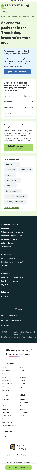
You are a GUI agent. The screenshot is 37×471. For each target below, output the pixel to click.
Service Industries (12, 191)
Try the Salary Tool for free (17, 72)
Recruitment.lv (7, 422)
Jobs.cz (5, 367)
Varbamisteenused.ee (9, 425)
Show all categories (11, 208)
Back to (17, 17)
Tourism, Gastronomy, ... (15, 202)
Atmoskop (5, 387)
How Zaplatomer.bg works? (12, 262)
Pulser (22, 415)
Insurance (9, 175)
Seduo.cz (23, 374)
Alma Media (26, 337)
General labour (25, 170)
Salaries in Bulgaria (8, 228)
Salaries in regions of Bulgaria (12, 232)
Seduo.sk (23, 377)
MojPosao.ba (24, 402)
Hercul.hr (22, 409)
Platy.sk (22, 383)
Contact (4, 296)
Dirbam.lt (5, 409)
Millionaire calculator (9, 239)
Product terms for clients (11, 258)
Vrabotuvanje (24, 406)
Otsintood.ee (6, 415)
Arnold (22, 367)
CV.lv (4, 402)
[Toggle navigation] (4, 10)
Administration (11, 164)
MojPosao (23, 399)
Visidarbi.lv (5, 412)
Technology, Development (16, 196)
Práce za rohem (7, 383)
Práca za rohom (7, 380)
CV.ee (4, 406)
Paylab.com (23, 387)
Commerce (10, 170)
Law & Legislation (12, 180)
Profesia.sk (6, 371)
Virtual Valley (24, 412)
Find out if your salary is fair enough (18, 147)
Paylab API (5, 285)
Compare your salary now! (18, 467)
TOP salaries (6, 247)
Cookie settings (7, 325)
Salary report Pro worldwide (12, 277)
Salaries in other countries (11, 236)
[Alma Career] (18, 447)
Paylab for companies (9, 281)
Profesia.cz (6, 374)
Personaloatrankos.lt (9, 419)
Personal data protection (11, 320)
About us (4, 266)
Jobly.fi (4, 436)
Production (10, 186)
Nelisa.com (5, 390)
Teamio (22, 371)
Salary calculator (7, 243)
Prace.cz (5, 377)
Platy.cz (22, 380)
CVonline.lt (5, 399)
